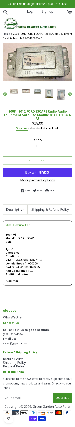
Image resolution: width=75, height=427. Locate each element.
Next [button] (70, 94)
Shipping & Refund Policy (50, 209)
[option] (14, 91)
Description (15, 209)
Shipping (22, 128)
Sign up (47, 11)
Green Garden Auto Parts (52, 406)
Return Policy (13, 359)
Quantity (37, 139)
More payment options (37, 180)
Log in (31, 11)
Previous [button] (5, 94)
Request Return (14, 366)
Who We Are (12, 317)
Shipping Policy (14, 362)
